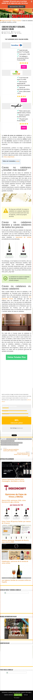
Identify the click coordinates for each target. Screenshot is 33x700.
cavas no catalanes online (8, 440)
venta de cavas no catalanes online (10, 444)
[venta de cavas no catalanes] (16, 322)
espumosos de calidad (23, 237)
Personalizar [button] (17, 697)
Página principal (6, 20)
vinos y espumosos (8, 157)
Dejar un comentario (8, 33)
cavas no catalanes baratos (24, 439)
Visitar (24, 67)
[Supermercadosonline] (16, 13)
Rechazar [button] (26, 694)
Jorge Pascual (6, 32)
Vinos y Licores (16, 20)
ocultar (17, 161)
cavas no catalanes (11, 439)
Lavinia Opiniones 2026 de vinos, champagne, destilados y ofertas (13, 480)
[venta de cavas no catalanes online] (16, 197)
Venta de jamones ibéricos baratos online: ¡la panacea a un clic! (22, 453)
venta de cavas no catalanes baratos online (12, 442)
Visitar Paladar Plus (16, 357)
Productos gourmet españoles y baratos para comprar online (11, 449)
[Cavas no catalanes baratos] (16, 250)
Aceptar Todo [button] (18, 694)
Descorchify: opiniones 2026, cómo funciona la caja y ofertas (14, 501)
